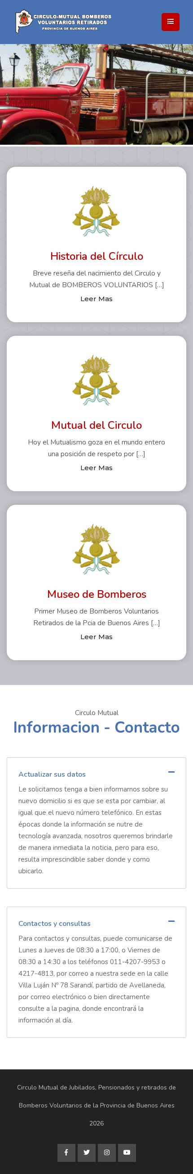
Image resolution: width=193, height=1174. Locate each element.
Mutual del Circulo (96, 425)
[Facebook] (66, 1153)
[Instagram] (107, 1153)
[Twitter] (87, 1153)
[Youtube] (127, 1153)
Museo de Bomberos (96, 594)
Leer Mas (96, 298)
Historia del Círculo (96, 256)
